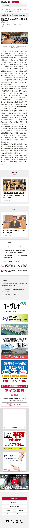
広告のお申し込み (14, 506)
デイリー (8, 246)
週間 (21, 246)
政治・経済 (8, 9)
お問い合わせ (14, 502)
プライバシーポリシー (21, 513)
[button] (2, 189)
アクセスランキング (6, 242)
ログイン (22, 2)
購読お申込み (15, 2)
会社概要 (8, 510)
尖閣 (15, 24)
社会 (14, 9)
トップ (2, 9)
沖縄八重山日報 (5, 14)
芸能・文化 (19, 9)
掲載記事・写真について (8, 513)
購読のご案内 (14, 498)
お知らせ (4, 280)
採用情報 (21, 510)
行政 (3, 26)
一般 (14, 14)
